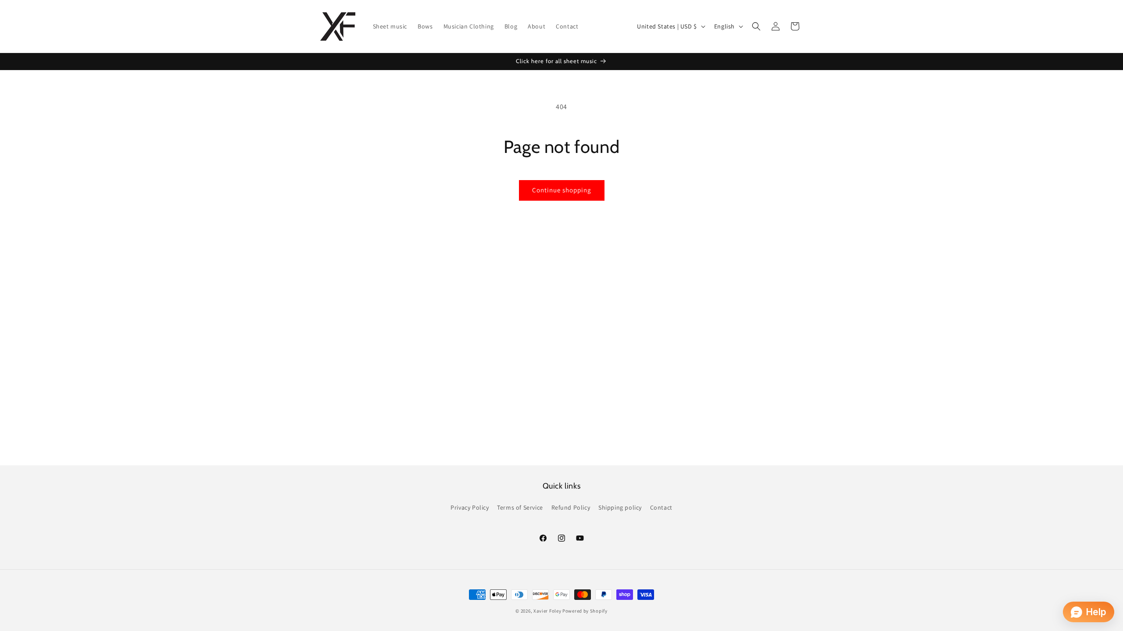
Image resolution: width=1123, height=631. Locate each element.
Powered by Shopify (585, 611)
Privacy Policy (470, 507)
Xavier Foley (547, 611)
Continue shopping (561, 190)
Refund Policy (570, 507)
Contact (661, 507)
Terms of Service (520, 507)
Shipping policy (620, 507)
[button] (756, 26)
